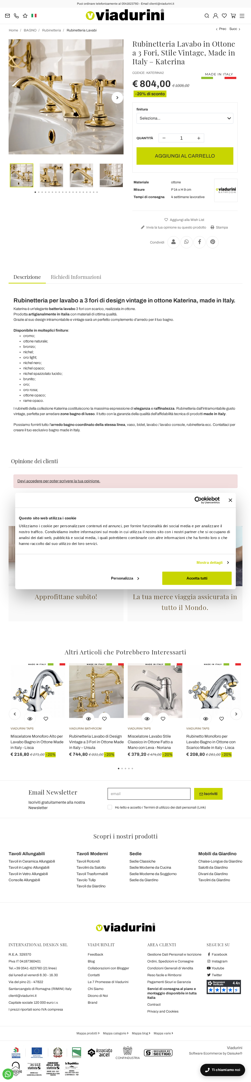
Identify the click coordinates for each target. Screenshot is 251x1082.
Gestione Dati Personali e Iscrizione (174, 954)
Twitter (216, 975)
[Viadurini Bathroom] (225, 190)
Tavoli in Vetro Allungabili (28, 874)
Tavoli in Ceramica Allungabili (32, 861)
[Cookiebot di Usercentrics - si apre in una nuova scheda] (198, 500)
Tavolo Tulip (86, 880)
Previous (15, 98)
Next (117, 98)
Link (201, 807)
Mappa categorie (115, 1033)
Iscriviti (210, 794)
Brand (92, 1002)
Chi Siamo (95, 989)
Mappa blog (140, 1033)
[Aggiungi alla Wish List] (46, 718)
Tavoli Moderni (92, 853)
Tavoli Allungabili (27, 853)
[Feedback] (25, 15)
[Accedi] (215, 15)
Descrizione (27, 276)
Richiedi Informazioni (76, 276)
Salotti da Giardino (213, 867)
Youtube (217, 968)
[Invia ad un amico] (173, 242)
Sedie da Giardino (143, 880)
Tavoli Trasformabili (92, 874)
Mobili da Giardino (217, 853)
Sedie (135, 853)
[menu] (242, 15)
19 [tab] (101, 196)
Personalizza (122, 578)
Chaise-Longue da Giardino (220, 861)
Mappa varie (163, 1033)
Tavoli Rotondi (88, 861)
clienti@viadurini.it (23, 996)
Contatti (94, 975)
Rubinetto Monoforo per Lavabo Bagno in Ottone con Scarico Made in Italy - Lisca (211, 742)
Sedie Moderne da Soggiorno (153, 874)
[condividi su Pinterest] (212, 242)
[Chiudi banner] (230, 500)
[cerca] (206, 15)
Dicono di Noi (98, 996)
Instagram (219, 961)
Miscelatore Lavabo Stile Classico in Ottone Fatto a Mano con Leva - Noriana (150, 742)
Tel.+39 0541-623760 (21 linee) (33, 968)
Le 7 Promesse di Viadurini (108, 982)
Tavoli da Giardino (91, 886)
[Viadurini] (124, 14)
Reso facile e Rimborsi (164, 975)
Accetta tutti (197, 578)
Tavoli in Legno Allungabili (29, 867)
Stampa (221, 227)
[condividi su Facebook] (199, 242)
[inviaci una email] (7, 15)
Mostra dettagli (210, 562)
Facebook (219, 954)
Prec (222, 29)
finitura (142, 109)
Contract (154, 1004)
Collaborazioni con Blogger (108, 968)
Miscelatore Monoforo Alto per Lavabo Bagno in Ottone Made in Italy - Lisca (37, 742)
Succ (233, 29)
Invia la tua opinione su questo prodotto (176, 227)
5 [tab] (136, 772)
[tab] (27, 277)
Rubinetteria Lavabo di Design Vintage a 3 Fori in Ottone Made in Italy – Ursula (96, 742)
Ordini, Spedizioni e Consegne (170, 961)
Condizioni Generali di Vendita (170, 968)
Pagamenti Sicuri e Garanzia (169, 982)
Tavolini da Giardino (214, 880)
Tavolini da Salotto (91, 867)
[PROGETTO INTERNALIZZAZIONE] (47, 1052)
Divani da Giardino (213, 874)
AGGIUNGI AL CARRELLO (185, 156)
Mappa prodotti (87, 1033)
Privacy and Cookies (162, 1011)
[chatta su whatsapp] (7, 1074)
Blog (91, 961)
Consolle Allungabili (24, 880)
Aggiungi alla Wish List (186, 220)
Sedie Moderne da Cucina (150, 867)
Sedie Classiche (142, 861)
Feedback (95, 954)
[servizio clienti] (16, 15)
